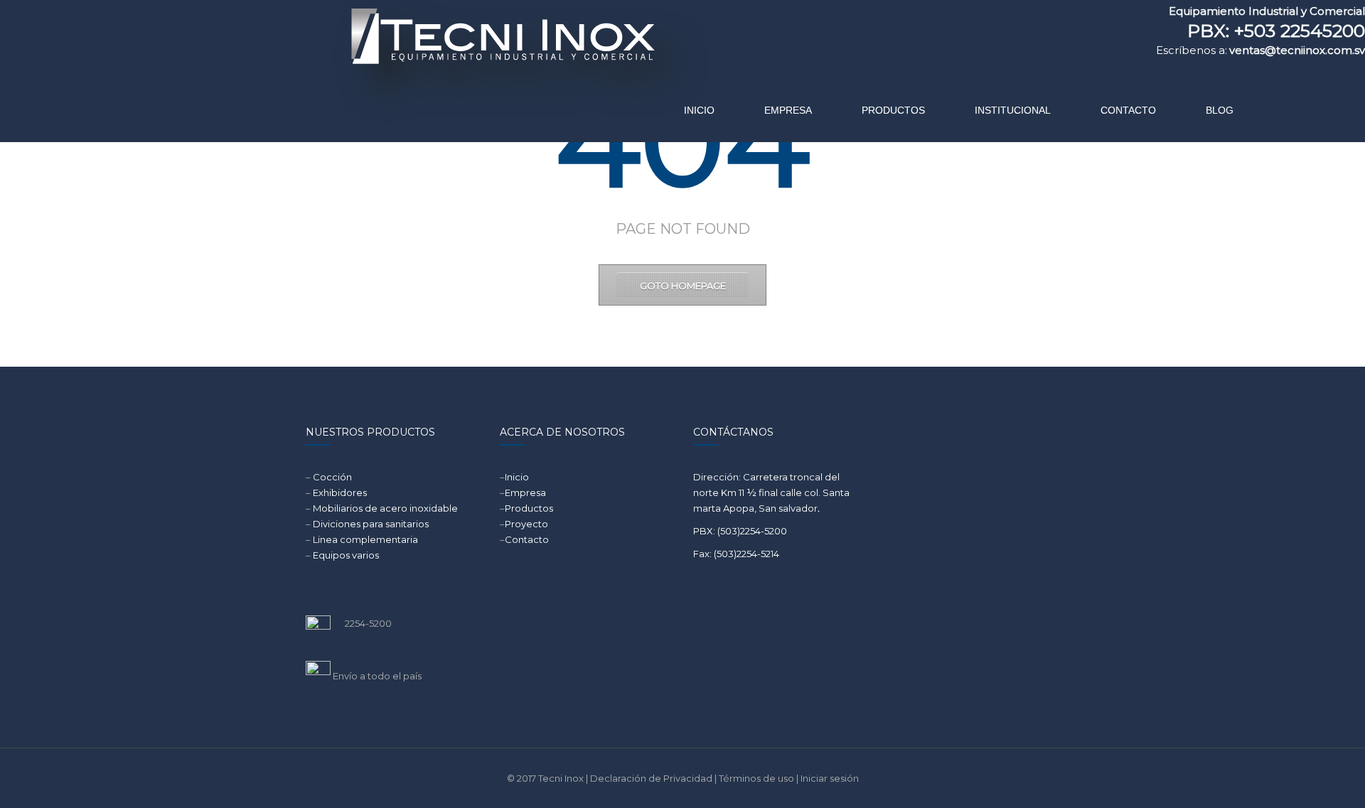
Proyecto (526, 523)
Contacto (527, 539)
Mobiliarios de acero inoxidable (385, 508)
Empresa (525, 492)
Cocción (332, 477)
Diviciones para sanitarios (371, 523)
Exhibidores (340, 492)
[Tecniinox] (381, 67)
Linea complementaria (365, 539)
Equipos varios (346, 555)
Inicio (517, 477)
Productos (529, 508)
